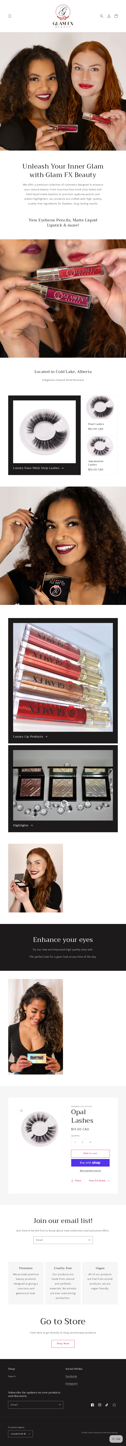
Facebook (71, 1376)
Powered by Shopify (109, 1433)
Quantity (75, 1136)
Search (12, 1376)
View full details (97, 1180)
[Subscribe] (89, 1240)
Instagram (71, 1383)
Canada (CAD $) (18, 1434)
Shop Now (63, 1343)
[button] (9, 16)
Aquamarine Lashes (96, 463)
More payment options (90, 1171)
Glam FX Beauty (94, 1433)
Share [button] (78, 1180)
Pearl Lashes (96, 424)
